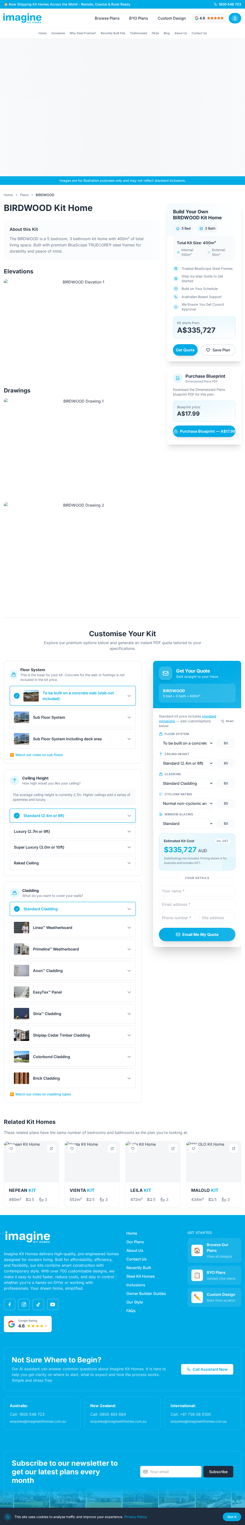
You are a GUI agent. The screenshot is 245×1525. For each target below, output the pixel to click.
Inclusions (58, 33)
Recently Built (138, 1267)
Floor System (177, 734)
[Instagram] (24, 1304)
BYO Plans (138, 18)
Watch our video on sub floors (36, 755)
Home (43, 33)
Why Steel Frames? (83, 33)
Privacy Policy (135, 1517)
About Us (180, 33)
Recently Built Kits (113, 33)
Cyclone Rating (178, 794)
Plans (24, 195)
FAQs (155, 33)
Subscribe (218, 1471)
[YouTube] (52, 1304)
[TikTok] (38, 1304)
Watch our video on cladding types (40, 1094)
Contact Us (199, 33)
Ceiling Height (177, 754)
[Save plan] (11, 1148)
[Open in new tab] (51, 1148)
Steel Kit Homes (140, 1276)
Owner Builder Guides (146, 1293)
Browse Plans (107, 18)
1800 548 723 (32, 1414)
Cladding (173, 774)
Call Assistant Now (210, 1369)
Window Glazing (179, 814)
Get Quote (185, 350)
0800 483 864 (113, 1414)
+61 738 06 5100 (195, 1414)
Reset (230, 721)
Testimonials (138, 33)
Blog (167, 33)
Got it (232, 1517)
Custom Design (172, 18)
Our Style (134, 1302)
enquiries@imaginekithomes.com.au (38, 1421)
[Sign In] (235, 18)
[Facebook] (9, 1304)
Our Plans (135, 1241)
